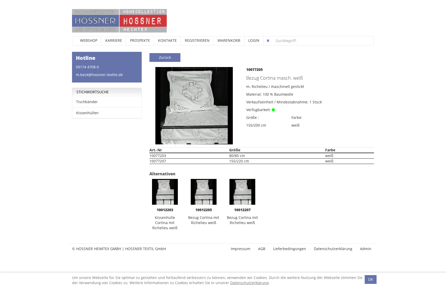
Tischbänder (87, 101)
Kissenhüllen (87, 112)
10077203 (157, 155)
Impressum (240, 248)
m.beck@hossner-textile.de (99, 74)
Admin (365, 248)
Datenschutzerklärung (333, 248)
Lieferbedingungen (289, 248)
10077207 (157, 161)
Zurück (165, 57)
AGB (261, 248)
